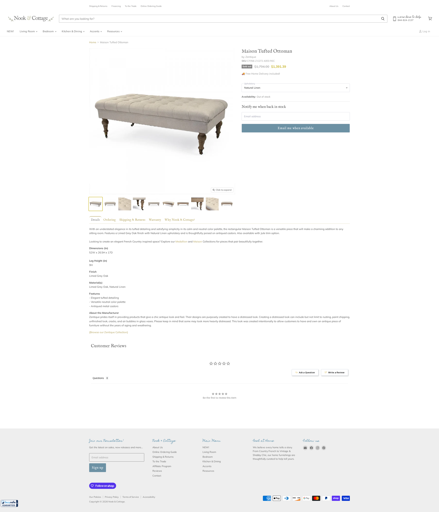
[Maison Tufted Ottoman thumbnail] (95, 204)
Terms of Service (130, 497)
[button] (9, 503)
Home (92, 42)
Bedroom (48, 31)
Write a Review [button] (336, 372)
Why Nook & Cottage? (180, 220)
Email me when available (296, 128)
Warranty (155, 220)
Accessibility (149, 497)
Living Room (28, 31)
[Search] (382, 19)
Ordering (109, 220)
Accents (95, 31)
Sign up (97, 468)
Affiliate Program (161, 466)
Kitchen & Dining (72, 31)
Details (95, 220)
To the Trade (131, 6)
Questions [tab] (98, 378)
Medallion (181, 241)
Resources (113, 31)
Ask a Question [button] (307, 372)
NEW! (10, 31)
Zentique (250, 56)
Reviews (157, 470)
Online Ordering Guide (151, 6)
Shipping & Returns (98, 6)
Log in (426, 31)
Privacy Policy (112, 497)
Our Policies (95, 497)
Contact (346, 6)
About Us (333, 6)
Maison (197, 241)
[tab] (94, 219)
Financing (116, 6)
